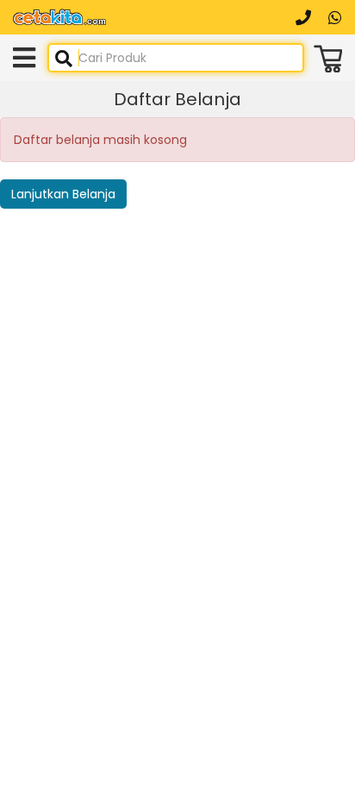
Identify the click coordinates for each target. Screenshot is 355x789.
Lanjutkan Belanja (63, 194)
